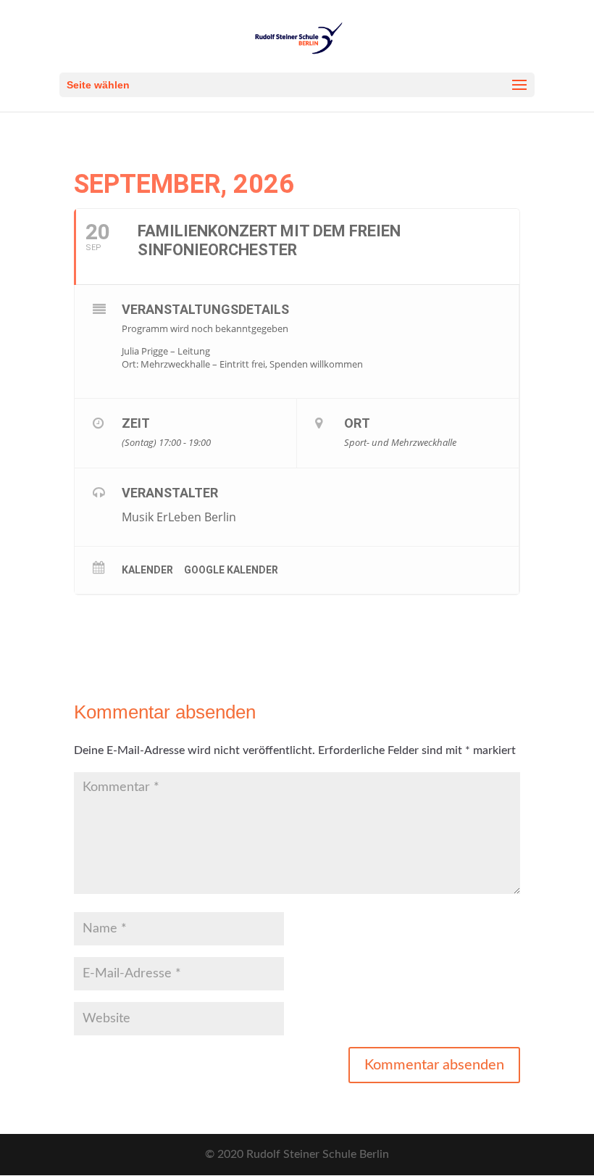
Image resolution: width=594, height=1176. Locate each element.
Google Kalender (231, 570)
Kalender (147, 570)
